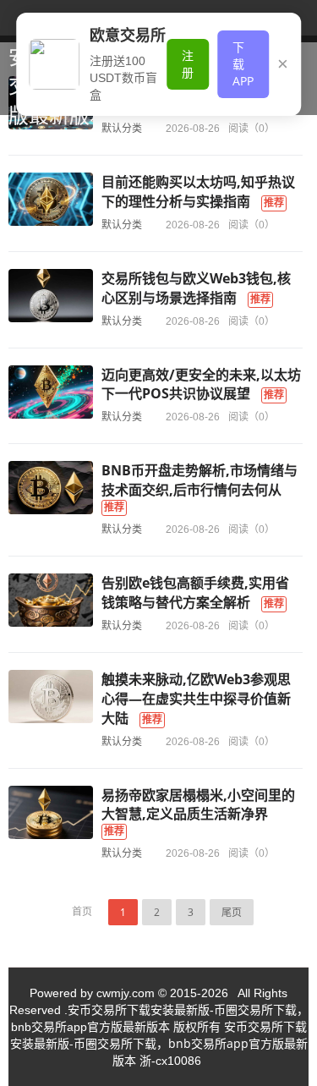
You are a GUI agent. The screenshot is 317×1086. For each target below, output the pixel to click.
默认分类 (121, 224)
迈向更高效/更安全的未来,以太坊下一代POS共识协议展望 (201, 384)
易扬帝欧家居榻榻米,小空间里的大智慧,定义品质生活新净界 (198, 805)
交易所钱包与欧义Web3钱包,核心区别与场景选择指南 (196, 288)
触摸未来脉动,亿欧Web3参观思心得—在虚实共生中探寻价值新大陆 (196, 698)
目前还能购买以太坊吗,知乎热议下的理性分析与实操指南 (198, 192)
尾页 (231, 912)
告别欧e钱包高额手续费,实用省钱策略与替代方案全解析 (195, 592)
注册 (188, 63)
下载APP (243, 64)
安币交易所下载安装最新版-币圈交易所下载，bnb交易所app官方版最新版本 (159, 1043)
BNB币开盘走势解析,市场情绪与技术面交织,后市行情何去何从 (199, 480)
